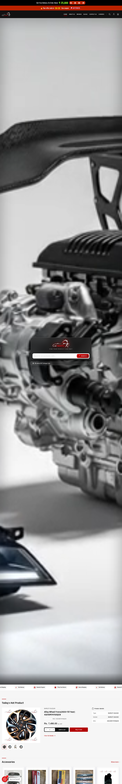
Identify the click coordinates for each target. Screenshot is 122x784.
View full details (49, 735)
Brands (79, 14)
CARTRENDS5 (76, 8)
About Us (72, 14)
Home (65, 14)
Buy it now (78, 729)
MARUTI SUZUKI (49, 708)
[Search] (110, 14)
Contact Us (93, 14)
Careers (101, 14)
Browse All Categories (42, 363)
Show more (115, 762)
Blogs (85, 14)
